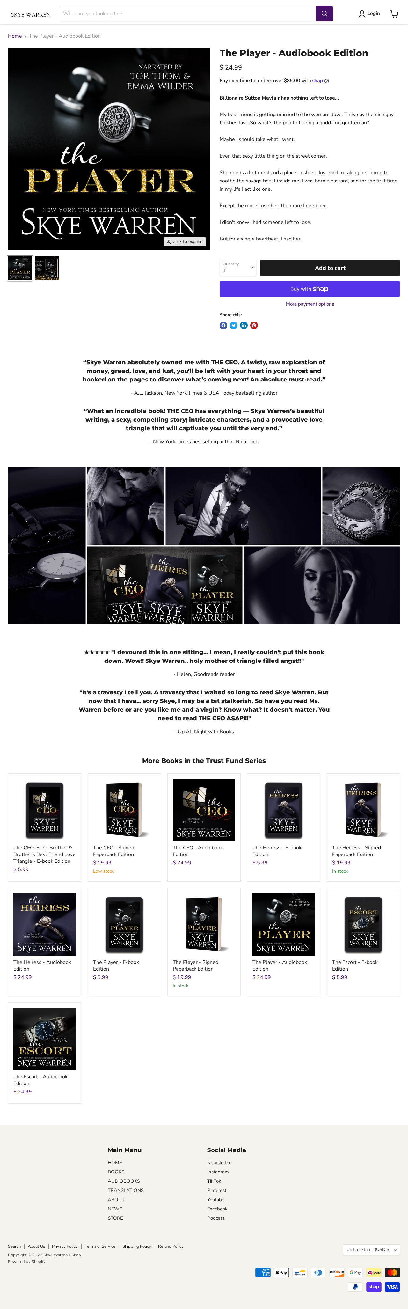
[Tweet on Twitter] (233, 325)
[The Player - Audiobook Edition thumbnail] (20, 268)
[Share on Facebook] (223, 325)
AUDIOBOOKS (124, 1181)
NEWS (115, 1209)
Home (15, 36)
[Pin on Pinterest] (254, 325)
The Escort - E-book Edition (355, 966)
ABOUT (116, 1199)
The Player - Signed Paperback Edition (195, 966)
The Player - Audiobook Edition (279, 966)
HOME (115, 1162)
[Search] (324, 13)
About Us (36, 1246)
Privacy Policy (65, 1246)
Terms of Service (100, 1246)
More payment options (310, 304)
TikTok (214, 1181)
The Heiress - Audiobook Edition (42, 966)
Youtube (215, 1199)
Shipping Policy (136, 1246)
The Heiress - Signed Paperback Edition (356, 851)
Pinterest (216, 1190)
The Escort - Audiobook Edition (40, 1080)
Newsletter (219, 1162)
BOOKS (116, 1172)
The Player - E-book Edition (116, 966)
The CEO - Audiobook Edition (198, 851)
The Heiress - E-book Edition (277, 851)
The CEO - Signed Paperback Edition (113, 851)
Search (14, 1246)
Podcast (215, 1218)
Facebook (217, 1209)
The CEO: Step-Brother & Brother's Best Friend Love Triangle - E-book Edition (44, 854)
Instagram (218, 1172)
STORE (115, 1218)
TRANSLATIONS (126, 1190)
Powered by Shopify (27, 1262)
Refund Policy (171, 1246)
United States (368, 1249)
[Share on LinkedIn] (244, 325)
